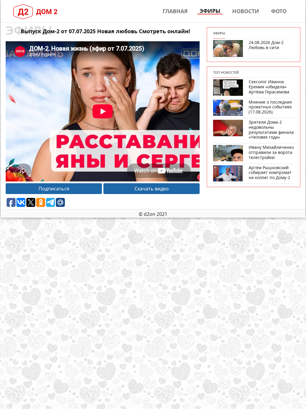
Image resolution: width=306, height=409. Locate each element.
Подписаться (54, 188)
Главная (175, 11)
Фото (279, 11)
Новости (245, 11)
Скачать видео (151, 188)
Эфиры (210, 11)
